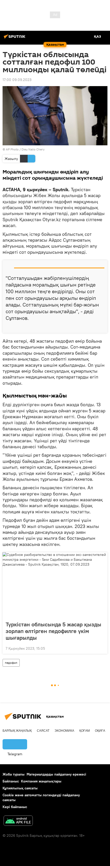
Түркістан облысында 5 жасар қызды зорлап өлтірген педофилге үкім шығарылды (53, 631)
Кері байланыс (15, 806)
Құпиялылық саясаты (20, 788)
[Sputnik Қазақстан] (15, 38)
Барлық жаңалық (17, 730)
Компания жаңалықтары (41, 781)
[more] (101, 327)
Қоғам (84, 730)
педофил (11, 663)
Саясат (43, 730)
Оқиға (100, 730)
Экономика (64, 730)
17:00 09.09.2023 (17, 79)
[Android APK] (18, 821)
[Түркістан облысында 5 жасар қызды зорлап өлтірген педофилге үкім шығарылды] (55, 585)
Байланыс (11, 781)
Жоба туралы (14, 774)
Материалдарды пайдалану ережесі (56, 774)
